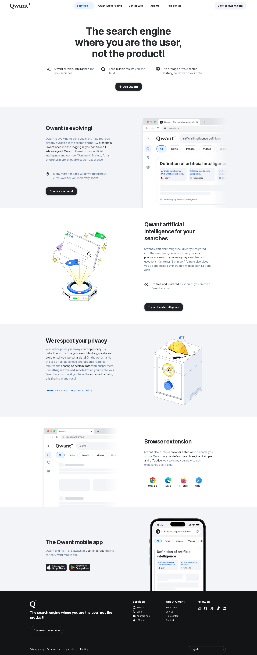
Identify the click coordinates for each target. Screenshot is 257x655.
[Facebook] (205, 608)
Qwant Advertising (110, 5)
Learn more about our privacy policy (69, 390)
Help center (173, 5)
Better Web (136, 5)
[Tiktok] (218, 608)
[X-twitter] (212, 608)
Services (82, 5)
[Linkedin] (224, 608)
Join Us (154, 5)
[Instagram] (199, 608)
